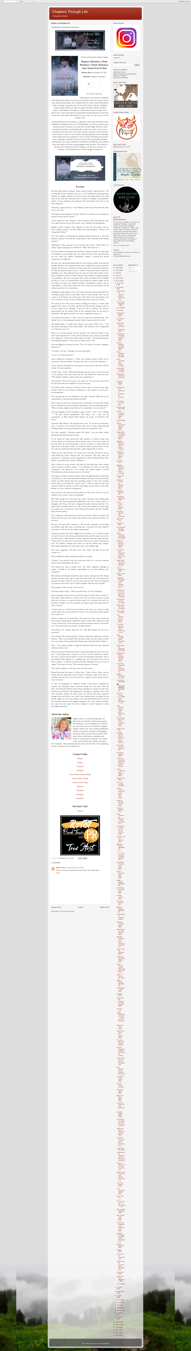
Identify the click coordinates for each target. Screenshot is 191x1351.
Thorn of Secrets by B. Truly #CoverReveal (121, 1166)
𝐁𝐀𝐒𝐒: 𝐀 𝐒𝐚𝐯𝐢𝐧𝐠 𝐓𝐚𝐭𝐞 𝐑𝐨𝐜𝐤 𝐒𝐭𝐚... (120, 883)
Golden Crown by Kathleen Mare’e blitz (120, 415)
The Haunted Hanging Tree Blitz (121, 529)
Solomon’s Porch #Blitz (120, 1026)
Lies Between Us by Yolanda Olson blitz (121, 1070)
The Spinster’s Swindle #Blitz (121, 1191)
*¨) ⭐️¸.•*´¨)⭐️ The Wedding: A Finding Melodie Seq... (120, 855)
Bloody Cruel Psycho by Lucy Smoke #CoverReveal (121, 1176)
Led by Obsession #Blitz (121, 569)
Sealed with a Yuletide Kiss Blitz (120, 370)
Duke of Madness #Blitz (120, 1245)
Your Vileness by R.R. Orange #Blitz (120, 618)
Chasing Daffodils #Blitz (120, 809)
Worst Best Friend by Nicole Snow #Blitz (120, 866)
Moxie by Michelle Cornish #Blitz (120, 803)
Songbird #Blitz (119, 994)
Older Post (104, 907)
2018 (117, 1327)
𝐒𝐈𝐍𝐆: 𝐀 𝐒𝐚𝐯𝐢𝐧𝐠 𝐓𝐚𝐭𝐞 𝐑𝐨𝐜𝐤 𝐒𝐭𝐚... (120, 983)
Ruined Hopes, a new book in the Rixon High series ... (120, 793)
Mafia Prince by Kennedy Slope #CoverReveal (121, 1265)
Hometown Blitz (120, 523)
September (120, 1291)
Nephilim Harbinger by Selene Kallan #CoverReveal (121, 1237)
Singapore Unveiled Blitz (120, 492)
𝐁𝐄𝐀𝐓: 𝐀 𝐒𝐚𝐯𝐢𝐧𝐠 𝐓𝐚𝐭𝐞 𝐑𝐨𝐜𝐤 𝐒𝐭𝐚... (120, 909)
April (118, 1307)
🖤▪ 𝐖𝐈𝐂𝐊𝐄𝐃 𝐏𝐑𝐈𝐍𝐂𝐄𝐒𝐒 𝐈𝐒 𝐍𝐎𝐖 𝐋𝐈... (121, 688)
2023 (117, 275)
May (118, 1305)
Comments (134, 271)
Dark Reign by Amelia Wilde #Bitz (120, 890)
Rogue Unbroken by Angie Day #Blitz (121, 354)
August (119, 1295)
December (120, 283)
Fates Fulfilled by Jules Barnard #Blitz (121, 772)
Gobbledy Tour (120, 461)
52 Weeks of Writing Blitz (121, 314)
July (118, 1300)
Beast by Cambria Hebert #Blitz (120, 924)
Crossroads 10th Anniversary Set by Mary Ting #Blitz (121, 554)
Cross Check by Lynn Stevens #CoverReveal (121, 1061)
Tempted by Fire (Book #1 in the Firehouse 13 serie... (121, 1123)
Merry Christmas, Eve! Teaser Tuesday (121, 362)
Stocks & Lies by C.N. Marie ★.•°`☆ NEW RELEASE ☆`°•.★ (121, 698)
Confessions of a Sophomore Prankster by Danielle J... (121, 393)
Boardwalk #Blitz (120, 1273)
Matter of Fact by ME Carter (121, 976)
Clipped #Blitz (119, 1250)
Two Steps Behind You (120, 902)
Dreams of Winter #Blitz (120, 1091)
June (119, 1302)
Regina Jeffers (61, 867)
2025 (117, 270)
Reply (58, 873)
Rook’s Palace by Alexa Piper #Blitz (120, 875)
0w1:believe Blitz (120, 319)
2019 (117, 1324)
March (119, 1310)
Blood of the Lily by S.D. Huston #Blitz (120, 1034)
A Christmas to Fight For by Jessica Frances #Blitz (120, 830)
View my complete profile (121, 245)
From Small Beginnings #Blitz (121, 303)
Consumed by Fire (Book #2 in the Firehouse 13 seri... (121, 628)
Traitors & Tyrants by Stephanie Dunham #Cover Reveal (121, 762)
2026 (117, 267)
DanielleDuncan (120, 219)
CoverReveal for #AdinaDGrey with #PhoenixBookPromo (121, 1156)
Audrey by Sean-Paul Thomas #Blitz (121, 959)
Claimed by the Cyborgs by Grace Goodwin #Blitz (120, 1002)
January (119, 1317)
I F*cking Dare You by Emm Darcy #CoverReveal (121, 1141)
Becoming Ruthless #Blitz (120, 754)
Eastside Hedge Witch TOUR (119, 1114)
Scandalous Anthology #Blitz (121, 498)
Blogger (106, 1343)
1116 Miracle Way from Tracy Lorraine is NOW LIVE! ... (121, 722)
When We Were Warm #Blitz (120, 1098)
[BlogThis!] (81, 858)
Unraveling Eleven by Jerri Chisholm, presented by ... (121, 667)
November (120, 287)
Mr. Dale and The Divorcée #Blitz (121, 839)
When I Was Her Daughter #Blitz (120, 951)
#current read (119, 1009)
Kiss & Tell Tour (120, 1196)
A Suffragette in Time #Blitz (121, 989)
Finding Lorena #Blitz (120, 897)
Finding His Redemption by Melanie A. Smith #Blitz (121, 1227)
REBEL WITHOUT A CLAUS (121, 676)
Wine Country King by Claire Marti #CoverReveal (121, 710)
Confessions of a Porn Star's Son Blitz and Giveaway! (121, 593)
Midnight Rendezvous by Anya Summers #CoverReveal (121, 941)
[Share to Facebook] (84, 858)
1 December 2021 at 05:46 (75, 867)
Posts (132, 268)
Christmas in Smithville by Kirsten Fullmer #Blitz (121, 337)
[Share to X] (83, 858)
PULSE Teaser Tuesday (120, 1085)
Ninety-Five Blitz (120, 476)
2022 (117, 278)
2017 (117, 1330)
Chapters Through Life (70, 12)
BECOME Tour (120, 519)
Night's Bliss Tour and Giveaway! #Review (121, 563)
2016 (117, 1332)
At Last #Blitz (121, 1284)
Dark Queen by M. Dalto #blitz (120, 1218)
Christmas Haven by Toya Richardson (121, 1106)
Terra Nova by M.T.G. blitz (120, 403)
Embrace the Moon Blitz (121, 408)
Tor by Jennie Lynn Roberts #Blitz (120, 506)
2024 (117, 273)
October (119, 1287)
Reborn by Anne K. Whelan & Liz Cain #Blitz (120, 1132)
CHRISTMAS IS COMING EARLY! (121, 917)
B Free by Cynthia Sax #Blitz (120, 784)
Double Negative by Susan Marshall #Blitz (120, 346)
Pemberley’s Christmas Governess (121, 376)
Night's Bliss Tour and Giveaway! (121, 606)
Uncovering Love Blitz (120, 611)
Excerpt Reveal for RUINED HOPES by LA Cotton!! (121, 1051)
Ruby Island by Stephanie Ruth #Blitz (121, 648)
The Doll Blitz (121, 307)
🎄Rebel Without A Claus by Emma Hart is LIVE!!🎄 (120, 445)
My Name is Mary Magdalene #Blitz (121, 1279)
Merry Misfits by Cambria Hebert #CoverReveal (121, 295)
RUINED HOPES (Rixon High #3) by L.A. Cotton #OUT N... (121, 737)
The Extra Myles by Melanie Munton (120, 1042)
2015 (117, 1335)
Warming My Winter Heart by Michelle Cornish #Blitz (121, 657)
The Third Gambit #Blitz (120, 1184)
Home (80, 907)
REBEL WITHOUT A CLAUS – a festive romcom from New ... (121, 1017)
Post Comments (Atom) (67, 911)
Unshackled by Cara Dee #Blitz (121, 600)
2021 (117, 281)
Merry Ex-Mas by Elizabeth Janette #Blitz (120, 544)
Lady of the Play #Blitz (121, 1149)
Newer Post (56, 907)
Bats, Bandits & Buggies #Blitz (121, 1211)
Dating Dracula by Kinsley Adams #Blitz (121, 426)
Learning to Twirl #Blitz (121, 681)
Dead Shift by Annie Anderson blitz (120, 747)
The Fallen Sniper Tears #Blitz (120, 1079)
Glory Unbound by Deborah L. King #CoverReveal (121, 818)
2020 (117, 1322)
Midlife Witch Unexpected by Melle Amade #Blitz (121, 435)
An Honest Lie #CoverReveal (121, 1256)
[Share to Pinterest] (86, 858)
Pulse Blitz (120, 310)
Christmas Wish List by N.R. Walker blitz (120, 455)
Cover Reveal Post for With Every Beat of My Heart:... (121, 968)
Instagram (116, 57)
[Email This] (79, 858)
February (120, 1313)
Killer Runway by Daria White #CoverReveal (121, 639)
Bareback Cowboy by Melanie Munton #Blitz (120, 484)
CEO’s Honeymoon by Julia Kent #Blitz (121, 536)
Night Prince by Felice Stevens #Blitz (120, 932)
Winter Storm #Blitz (121, 574)
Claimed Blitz (121, 420)
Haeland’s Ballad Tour (120, 383)
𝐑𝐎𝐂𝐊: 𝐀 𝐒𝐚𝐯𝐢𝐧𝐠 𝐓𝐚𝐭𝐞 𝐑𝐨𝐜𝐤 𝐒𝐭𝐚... (120, 846)
